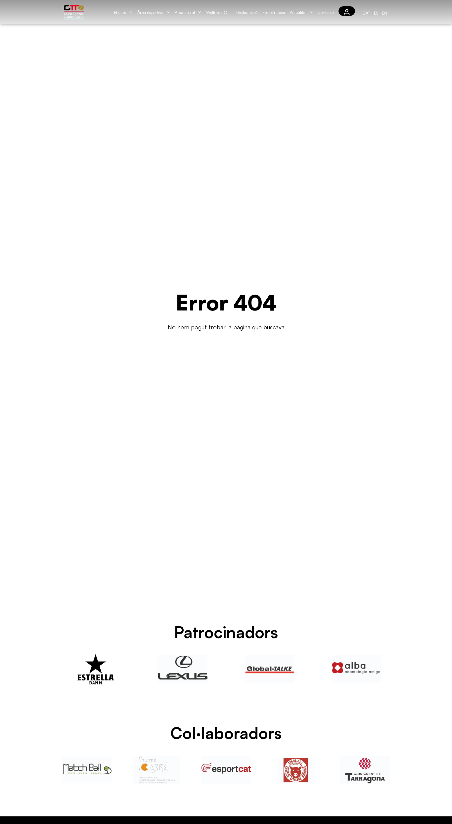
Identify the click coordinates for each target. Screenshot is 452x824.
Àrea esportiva (150, 12)
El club (120, 12)
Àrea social (185, 12)
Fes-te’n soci (273, 12)
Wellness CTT (218, 12)
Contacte (326, 12)
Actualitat (298, 12)
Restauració (246, 12)
